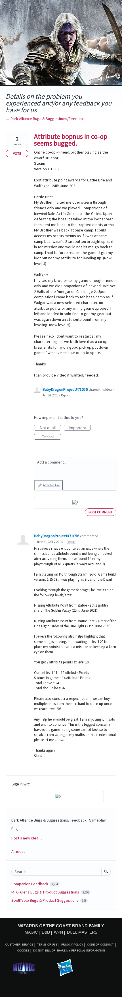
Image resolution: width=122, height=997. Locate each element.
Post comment (101, 512)
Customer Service (19, 944)
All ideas (18, 851)
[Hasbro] (65, 968)
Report (71, 542)
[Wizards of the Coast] (23, 968)
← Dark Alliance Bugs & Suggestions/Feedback (46, 118)
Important (80, 428)
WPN (58, 932)
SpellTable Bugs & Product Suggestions (45, 900)
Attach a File (51, 485)
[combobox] (58, 871)
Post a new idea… (26, 838)
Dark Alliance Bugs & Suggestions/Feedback (49, 820)
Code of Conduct (100, 944)
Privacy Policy (72, 944)
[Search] (106, 871)
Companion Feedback (30, 883)
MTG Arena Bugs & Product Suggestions (45, 892)
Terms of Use (47, 944)
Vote (17, 153)
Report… (67, 395)
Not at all (50, 428)
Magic (31, 932)
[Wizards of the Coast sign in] (75, 502)
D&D (46, 932)
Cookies (23, 950)
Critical (51, 437)
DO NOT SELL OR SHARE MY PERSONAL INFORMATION (69, 950)
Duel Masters (82, 932)
